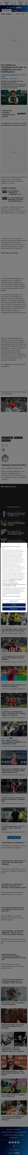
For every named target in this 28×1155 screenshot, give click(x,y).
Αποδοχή (14, 604)
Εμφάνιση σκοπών (14, 601)
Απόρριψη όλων (14, 608)
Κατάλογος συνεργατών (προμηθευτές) (11, 596)
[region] (14, 577)
